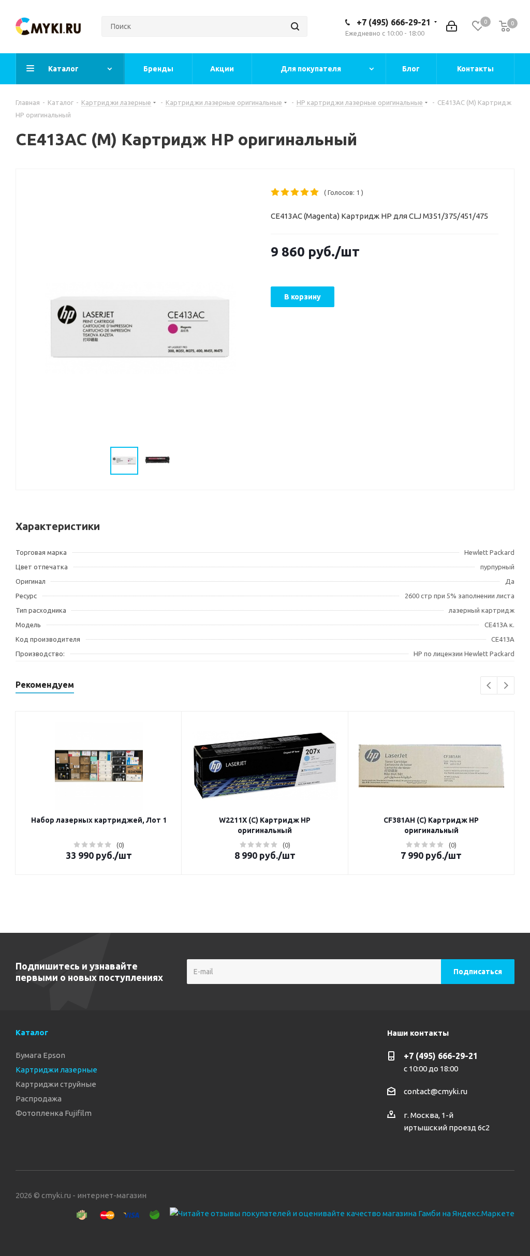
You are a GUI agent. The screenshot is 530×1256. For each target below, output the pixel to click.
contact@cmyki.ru (435, 1091)
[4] (305, 192)
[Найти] (295, 26)
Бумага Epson (40, 1055)
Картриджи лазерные (56, 1069)
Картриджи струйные (56, 1084)
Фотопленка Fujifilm (54, 1113)
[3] (295, 192)
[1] (276, 192)
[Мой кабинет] (451, 26)
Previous (489, 686)
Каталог (32, 1032)
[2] (285, 192)
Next (505, 686)
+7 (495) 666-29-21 (394, 22)
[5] (315, 192)
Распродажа (39, 1098)
